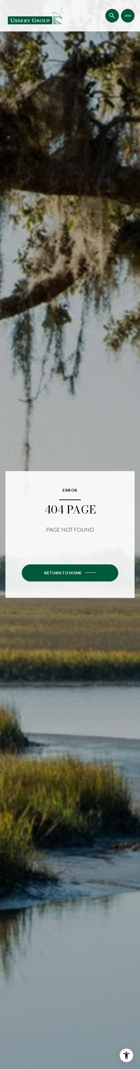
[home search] (112, 16)
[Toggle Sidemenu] (128, 16)
